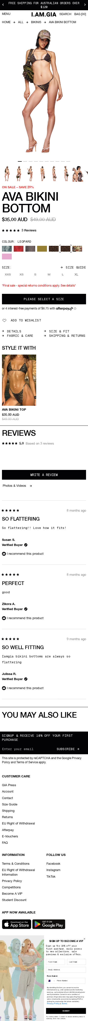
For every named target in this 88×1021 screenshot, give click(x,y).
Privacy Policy (12, 881)
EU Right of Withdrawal (18, 823)
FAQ (5, 842)
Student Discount (14, 900)
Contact (7, 798)
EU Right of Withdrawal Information (18, 872)
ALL (20, 22)
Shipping (8, 811)
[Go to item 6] (47, 161)
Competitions (11, 887)
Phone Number (52, 976)
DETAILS (14, 331)
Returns (7, 817)
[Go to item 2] (25, 161)
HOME (6, 22)
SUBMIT (66, 1011)
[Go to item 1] (20, 161)
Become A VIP (12, 893)
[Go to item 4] (36, 161)
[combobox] (51, 981)
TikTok (50, 876)
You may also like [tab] (39, 715)
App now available (18, 912)
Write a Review (50, 476)
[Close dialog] (84, 939)
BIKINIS (36, 22)
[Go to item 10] (68, 161)
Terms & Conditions (16, 863)
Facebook (53, 863)
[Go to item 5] (41, 161)
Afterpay (8, 830)
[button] (19, 231)
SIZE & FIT (59, 331)
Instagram (53, 870)
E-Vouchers (10, 836)
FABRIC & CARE (20, 336)
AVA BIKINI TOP (14, 409)
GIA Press (9, 785)
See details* (68, 285)
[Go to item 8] (57, 161)
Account (7, 791)
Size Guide (76, 267)
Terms (64, 1003)
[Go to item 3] (31, 161)
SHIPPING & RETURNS (67, 336)
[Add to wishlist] (33, 357)
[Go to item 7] (52, 161)
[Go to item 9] (63, 161)
